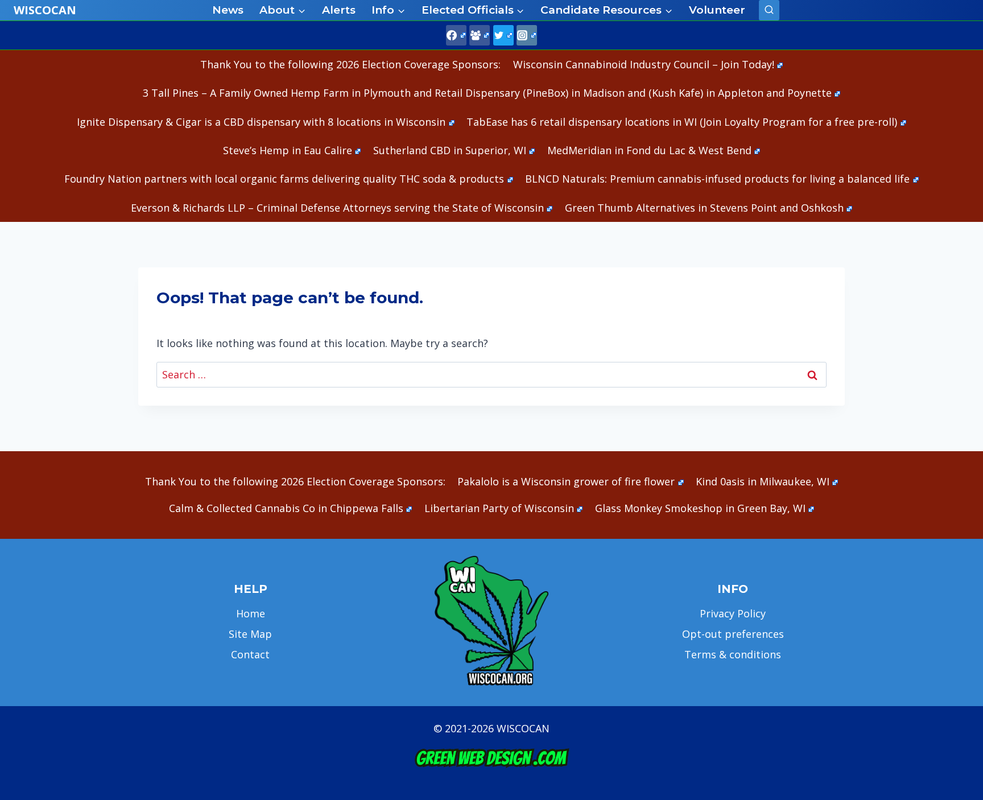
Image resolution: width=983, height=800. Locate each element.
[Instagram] (527, 35)
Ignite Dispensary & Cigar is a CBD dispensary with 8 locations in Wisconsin (261, 122)
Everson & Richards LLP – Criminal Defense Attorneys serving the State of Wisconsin (337, 208)
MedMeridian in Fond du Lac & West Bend (649, 150)
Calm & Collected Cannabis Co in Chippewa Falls (286, 508)
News (227, 10)
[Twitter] (503, 35)
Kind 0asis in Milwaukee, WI (762, 481)
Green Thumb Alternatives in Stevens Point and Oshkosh (704, 208)
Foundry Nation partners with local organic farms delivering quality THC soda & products (284, 178)
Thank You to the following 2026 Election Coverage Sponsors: (350, 64)
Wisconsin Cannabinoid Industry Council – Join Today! (643, 64)
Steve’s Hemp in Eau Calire (287, 150)
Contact (250, 654)
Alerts (339, 10)
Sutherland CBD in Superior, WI (449, 150)
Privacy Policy (733, 613)
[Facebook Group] (479, 35)
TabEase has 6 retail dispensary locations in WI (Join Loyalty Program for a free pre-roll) (681, 122)
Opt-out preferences (733, 634)
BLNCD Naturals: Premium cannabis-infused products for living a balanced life (717, 178)
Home (250, 613)
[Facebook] (456, 35)
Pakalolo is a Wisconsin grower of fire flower (566, 481)
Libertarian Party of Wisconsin (499, 508)
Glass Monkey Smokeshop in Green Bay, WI (700, 508)
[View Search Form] (769, 10)
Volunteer (717, 10)
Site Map (250, 634)
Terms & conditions (732, 654)
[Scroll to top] (955, 612)
